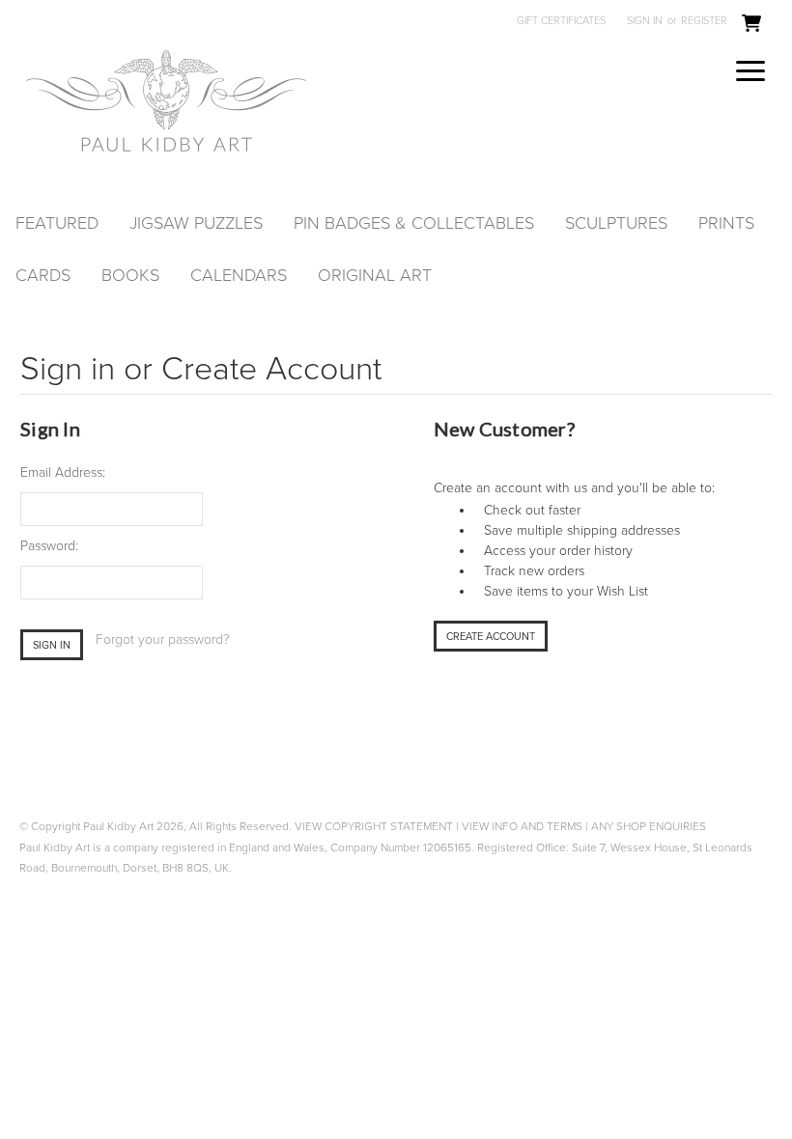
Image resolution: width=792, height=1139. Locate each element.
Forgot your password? (163, 639)
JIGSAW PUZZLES (196, 223)
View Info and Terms (522, 826)
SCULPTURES (616, 223)
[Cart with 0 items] (751, 23)
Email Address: (62, 472)
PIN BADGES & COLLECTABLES (414, 223)
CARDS (43, 275)
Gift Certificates (561, 20)
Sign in (645, 20)
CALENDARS (238, 275)
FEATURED (57, 223)
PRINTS (726, 223)
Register (704, 20)
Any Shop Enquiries (648, 826)
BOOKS (130, 275)
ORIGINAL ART (375, 275)
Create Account (490, 636)
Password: (49, 546)
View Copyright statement (374, 826)
